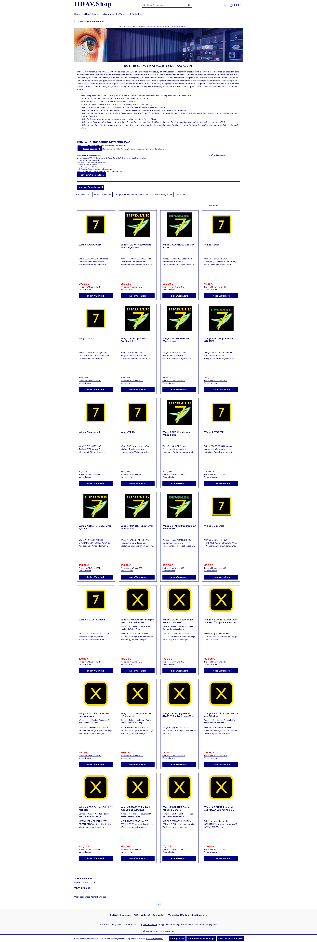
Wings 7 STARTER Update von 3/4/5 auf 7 (95, 527)
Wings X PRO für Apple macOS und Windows (221, 714)
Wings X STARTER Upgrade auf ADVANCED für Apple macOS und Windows (219, 808)
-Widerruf (145, 915)
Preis (179, 194)
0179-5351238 (82, 887)
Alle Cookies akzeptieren (230, 938)
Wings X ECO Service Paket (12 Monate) (136, 714)
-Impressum (125, 915)
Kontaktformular (98, 897)
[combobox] (164, 5)
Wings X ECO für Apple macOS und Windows (96, 714)
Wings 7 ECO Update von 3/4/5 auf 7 (134, 339)
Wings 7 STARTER (214, 432)
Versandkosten (150, 924)
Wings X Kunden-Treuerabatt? (130, 194)
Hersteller (81, 194)
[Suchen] (189, 5)
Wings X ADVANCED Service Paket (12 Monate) (178, 621)
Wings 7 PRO (128, 432)
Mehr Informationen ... (154, 939)
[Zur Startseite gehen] (92, 4)
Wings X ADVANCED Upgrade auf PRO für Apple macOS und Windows (220, 621)
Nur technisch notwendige (201, 938)
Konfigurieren (177, 938)
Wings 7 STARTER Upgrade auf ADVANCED (179, 527)
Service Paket (101, 194)
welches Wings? (161, 194)
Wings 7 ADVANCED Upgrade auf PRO (178, 246)
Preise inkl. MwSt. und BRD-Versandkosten (90, 288)
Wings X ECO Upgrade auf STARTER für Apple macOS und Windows (179, 715)
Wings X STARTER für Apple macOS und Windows (136, 808)
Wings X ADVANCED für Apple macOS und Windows (137, 621)
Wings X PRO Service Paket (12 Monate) (96, 808)
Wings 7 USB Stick (214, 526)
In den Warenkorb (96, 296)
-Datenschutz (159, 915)
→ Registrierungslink (89, 149)
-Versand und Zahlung (178, 915)
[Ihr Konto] (225, 5)
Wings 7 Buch (211, 244)
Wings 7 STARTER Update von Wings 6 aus (137, 527)
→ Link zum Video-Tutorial (91, 175)
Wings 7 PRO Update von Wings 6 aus (176, 433)
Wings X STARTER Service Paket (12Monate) (176, 808)
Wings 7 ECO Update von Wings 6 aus (176, 339)
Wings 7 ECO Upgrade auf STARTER (218, 339)
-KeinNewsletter (199, 915)
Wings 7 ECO (86, 338)
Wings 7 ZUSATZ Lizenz (92, 619)
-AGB (135, 915)
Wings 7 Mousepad (89, 432)
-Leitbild (113, 915)
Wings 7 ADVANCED (90, 244)
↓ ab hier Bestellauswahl (90, 187)
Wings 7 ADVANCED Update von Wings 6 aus (136, 246)
